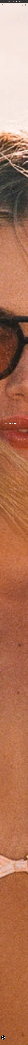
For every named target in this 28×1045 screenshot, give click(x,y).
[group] (14, 1)
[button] (22, 5)
